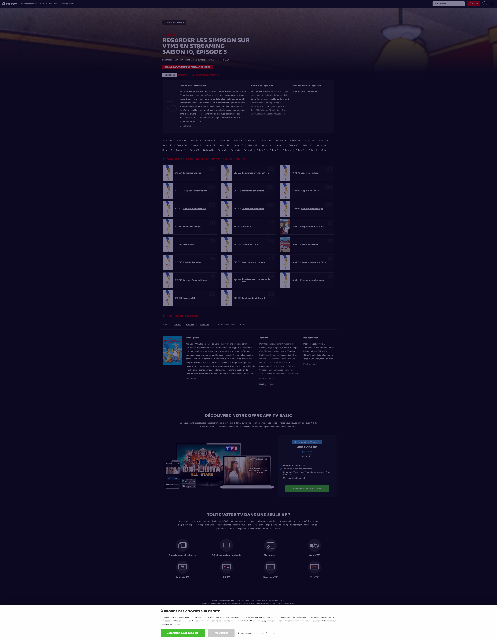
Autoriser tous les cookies (182, 633)
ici (180, 625)
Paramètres (221, 633)
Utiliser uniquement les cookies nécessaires (256, 633)
